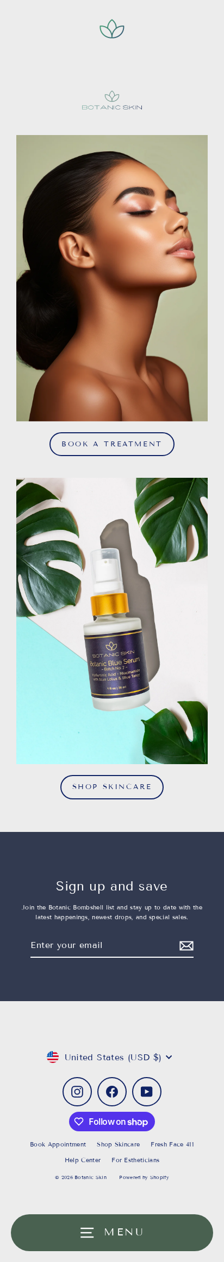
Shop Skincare (112, 787)
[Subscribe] (185, 945)
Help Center (83, 1160)
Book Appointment (58, 1144)
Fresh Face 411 (172, 1144)
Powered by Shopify (144, 1177)
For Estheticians (135, 1160)
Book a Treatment (112, 444)
